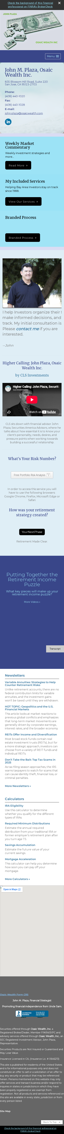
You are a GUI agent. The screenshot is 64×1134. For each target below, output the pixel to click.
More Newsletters (18, 786)
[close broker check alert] (59, 3)
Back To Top (50, 1122)
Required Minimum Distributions (27, 823)
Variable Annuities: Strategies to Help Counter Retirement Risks (30, 684)
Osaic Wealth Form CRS (14, 994)
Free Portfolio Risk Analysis (29, 475)
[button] (53, 56)
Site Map (5, 1111)
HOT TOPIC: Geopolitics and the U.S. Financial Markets (29, 708)
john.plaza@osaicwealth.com (24, 113)
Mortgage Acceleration (20, 859)
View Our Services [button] (22, 201)
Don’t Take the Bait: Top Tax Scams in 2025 (30, 761)
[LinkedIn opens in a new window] (8, 122)
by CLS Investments (32, 375)
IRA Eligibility (14, 805)
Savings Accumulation (20, 845)
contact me (27, 328)
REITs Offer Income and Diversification (31, 734)
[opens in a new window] (32, 1017)
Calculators (14, 799)
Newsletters (15, 675)
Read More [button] (16, 165)
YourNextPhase (32, 532)
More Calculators (17, 879)
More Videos (32, 602)
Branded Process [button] (21, 237)
